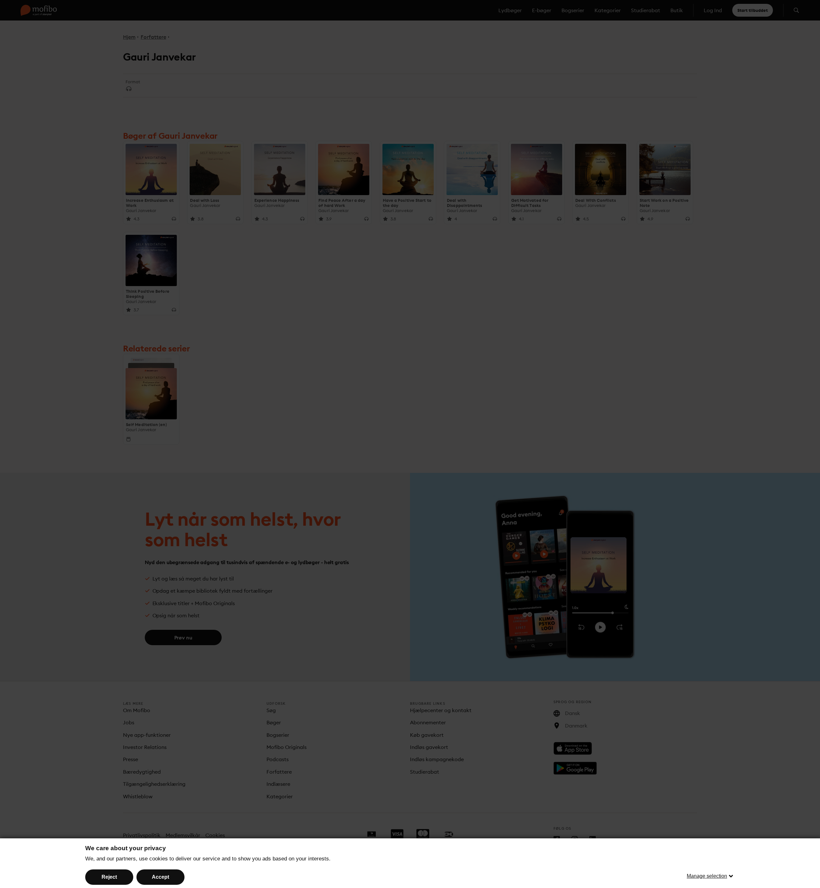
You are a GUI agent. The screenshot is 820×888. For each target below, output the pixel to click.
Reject (109, 877)
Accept (160, 877)
